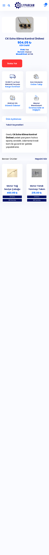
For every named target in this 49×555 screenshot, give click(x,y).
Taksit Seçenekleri (14, 124)
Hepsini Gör (41, 159)
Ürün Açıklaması (13, 119)
